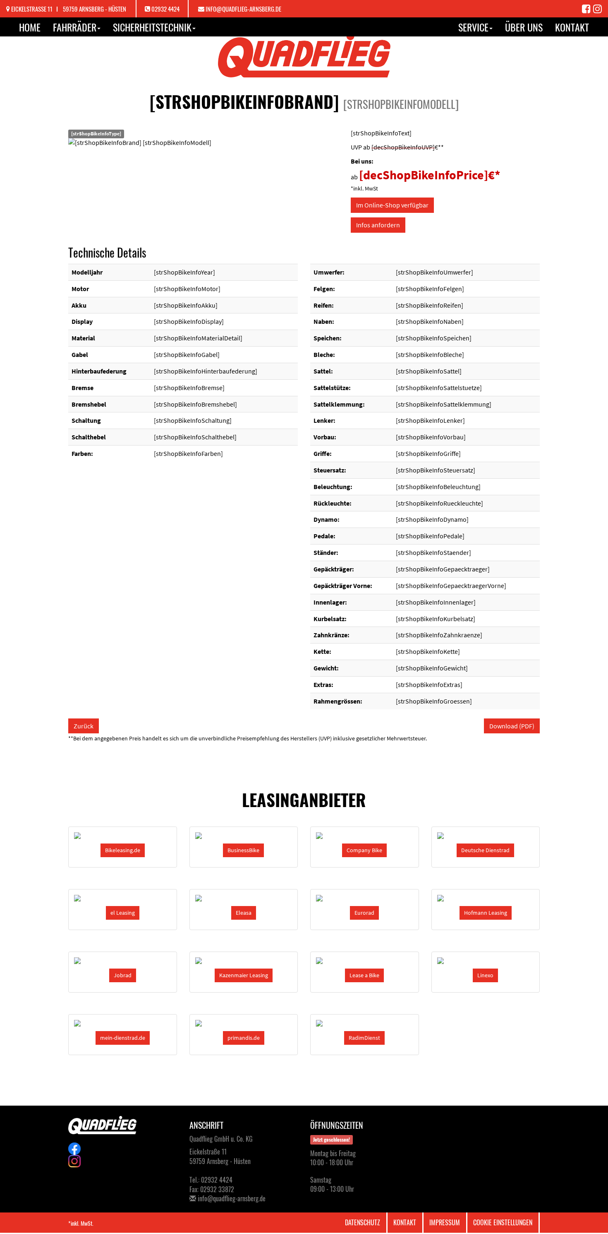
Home (30, 26)
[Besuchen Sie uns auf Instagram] (597, 8)
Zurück (83, 726)
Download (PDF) (511, 726)
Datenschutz (362, 1222)
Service (473, 26)
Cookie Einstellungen (502, 1222)
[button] (123, 850)
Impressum (444, 1222)
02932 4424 (165, 8)
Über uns (524, 26)
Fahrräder (74, 26)
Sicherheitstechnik (152, 26)
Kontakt (572, 26)
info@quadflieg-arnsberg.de (243, 8)
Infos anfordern (378, 225)
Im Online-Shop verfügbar (392, 205)
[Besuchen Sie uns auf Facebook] (587, 8)
